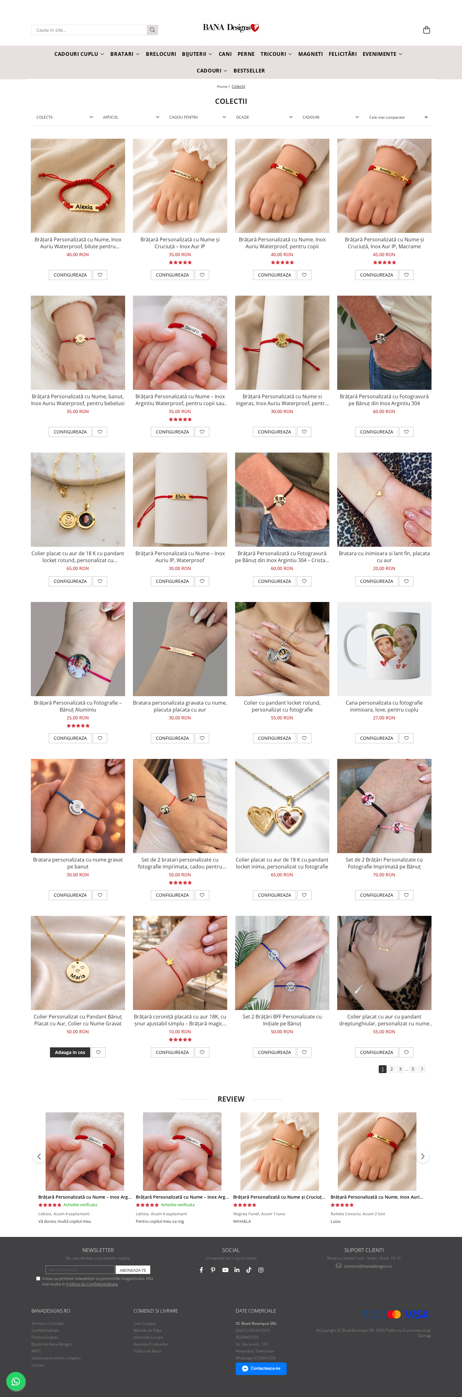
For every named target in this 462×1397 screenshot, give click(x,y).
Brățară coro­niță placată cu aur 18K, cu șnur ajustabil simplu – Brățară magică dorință (180, 1020)
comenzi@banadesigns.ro (367, 1266)
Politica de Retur (148, 1351)
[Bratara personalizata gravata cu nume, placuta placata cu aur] (180, 649)
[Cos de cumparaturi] (427, 30)
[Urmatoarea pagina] (422, 1069)
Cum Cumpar (145, 1323)
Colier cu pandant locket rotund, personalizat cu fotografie (282, 706)
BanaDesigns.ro (50, 1311)
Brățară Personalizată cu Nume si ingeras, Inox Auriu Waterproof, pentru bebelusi (282, 400)
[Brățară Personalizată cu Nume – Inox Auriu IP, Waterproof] (180, 500)
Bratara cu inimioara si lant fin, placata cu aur (384, 557)
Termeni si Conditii (47, 1323)
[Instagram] (261, 1270)
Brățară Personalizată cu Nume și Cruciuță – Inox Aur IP (180, 243)
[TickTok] (249, 1270)
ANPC (36, 1351)
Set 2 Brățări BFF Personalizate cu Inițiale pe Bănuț (282, 1020)
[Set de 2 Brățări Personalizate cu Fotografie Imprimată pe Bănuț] (384, 806)
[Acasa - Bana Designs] (231, 30)
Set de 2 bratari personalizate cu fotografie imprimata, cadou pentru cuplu (180, 863)
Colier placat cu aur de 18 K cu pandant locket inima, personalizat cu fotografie (282, 863)
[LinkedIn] (237, 1270)
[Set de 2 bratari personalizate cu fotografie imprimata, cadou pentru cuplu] (180, 806)
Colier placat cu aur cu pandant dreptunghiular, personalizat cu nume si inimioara (384, 1020)
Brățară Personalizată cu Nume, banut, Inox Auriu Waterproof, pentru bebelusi (77, 400)
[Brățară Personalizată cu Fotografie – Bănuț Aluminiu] (78, 649)
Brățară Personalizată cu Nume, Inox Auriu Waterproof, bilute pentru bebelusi (78, 243)
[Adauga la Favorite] (100, 275)
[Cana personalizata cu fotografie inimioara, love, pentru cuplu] (384, 649)
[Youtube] (225, 1270)
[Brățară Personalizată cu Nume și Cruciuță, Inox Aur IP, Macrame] (384, 186)
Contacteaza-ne (265, 1368)
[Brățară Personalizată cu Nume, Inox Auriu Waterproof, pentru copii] (282, 186)
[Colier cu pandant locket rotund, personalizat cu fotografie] (282, 649)
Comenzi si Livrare (156, 1311)
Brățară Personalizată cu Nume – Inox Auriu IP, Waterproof (180, 557)
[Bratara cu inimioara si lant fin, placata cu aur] (384, 500)
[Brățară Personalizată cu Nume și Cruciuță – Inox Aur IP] (180, 186)
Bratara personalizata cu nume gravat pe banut (78, 863)
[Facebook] (201, 1270)
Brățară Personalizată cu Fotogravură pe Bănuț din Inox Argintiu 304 (384, 400)
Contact (37, 1365)
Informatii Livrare (148, 1337)
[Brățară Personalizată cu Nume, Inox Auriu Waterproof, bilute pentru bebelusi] (78, 186)
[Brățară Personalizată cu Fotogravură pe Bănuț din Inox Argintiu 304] (384, 343)
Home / (224, 86)
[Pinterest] (213, 1270)
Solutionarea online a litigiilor (56, 1358)
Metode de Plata (147, 1330)
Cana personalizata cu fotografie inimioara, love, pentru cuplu (384, 706)
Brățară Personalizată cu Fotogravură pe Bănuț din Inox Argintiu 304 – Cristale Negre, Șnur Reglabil (282, 557)
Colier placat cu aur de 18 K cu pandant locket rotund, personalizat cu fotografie (77, 557)
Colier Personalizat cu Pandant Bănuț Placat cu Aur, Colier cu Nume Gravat (78, 1020)
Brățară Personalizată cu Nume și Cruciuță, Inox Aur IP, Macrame (384, 243)
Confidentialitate (45, 1330)
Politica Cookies (44, 1337)
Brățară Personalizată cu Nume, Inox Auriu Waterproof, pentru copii (282, 243)
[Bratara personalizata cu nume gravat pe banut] (78, 806)
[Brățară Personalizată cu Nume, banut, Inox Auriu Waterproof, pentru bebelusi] (78, 343)
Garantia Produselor (151, 1344)
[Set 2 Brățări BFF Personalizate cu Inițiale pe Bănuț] (282, 963)
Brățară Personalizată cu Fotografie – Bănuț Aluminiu (78, 706)
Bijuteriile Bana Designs (51, 1344)
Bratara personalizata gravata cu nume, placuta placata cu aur (180, 706)
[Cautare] (152, 30)
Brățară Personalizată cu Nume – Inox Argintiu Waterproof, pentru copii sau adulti (180, 400)
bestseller (249, 70)
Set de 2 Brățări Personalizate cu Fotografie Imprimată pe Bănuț (384, 863)
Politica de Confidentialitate (92, 1284)
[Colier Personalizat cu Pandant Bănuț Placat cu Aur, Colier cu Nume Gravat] (78, 963)
